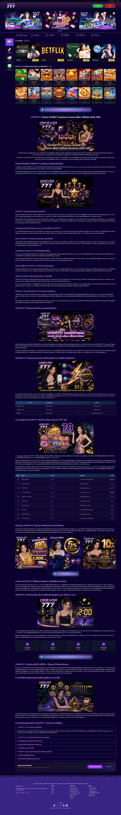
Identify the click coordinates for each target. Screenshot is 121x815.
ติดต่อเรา (9, 69)
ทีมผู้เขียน (71, 796)
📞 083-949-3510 (92, 789)
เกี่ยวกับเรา (72, 798)
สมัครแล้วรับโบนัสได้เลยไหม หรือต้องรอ (30, 745)
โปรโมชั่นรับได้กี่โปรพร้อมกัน (26, 755)
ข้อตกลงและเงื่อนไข (73, 794)
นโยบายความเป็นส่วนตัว (74, 788)
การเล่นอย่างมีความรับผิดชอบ (75, 793)
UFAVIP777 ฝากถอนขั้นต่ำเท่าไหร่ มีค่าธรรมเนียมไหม (34, 737)
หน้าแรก (52, 788)
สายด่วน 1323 (78, 783)
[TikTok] (22, 793)
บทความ (9, 61)
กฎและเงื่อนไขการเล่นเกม (74, 791)
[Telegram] (28, 793)
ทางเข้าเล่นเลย (108, 767)
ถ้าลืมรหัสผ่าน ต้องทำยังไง (26, 748)
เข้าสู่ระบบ (35, 60)
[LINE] (17, 793)
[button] (65, 727)
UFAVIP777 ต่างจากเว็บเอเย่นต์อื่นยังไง (30, 727)
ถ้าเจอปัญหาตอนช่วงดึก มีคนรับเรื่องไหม (30, 741)
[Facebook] (19, 793)
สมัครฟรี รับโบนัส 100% (95, 767)
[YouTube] (25, 793)
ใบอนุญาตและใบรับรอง (73, 789)
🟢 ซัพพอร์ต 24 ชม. (92, 795)
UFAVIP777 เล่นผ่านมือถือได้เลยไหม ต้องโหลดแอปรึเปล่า (35, 752)
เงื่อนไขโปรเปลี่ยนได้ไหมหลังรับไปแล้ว (29, 759)
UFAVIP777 (9, 44)
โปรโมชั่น (10, 53)
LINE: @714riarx (92, 788)
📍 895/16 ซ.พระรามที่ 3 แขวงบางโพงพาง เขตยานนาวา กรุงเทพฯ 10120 (94, 792)
